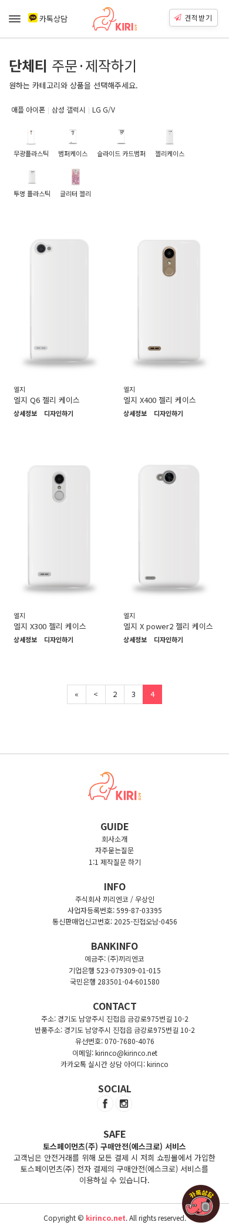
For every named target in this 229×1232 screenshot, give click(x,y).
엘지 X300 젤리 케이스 (50, 626)
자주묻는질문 (114, 850)
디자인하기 (58, 413)
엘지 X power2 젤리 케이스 (168, 626)
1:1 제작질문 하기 (115, 862)
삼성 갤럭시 (69, 109)
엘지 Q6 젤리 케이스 (47, 399)
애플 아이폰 (28, 109)
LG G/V (103, 109)
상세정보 (25, 413)
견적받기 (198, 17)
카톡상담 (53, 18)
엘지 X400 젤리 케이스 (159, 399)
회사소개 (114, 839)
